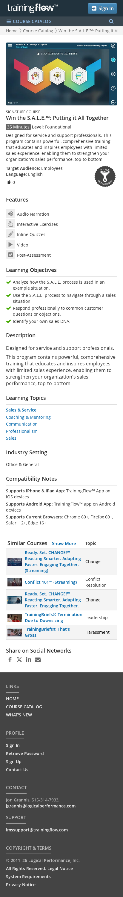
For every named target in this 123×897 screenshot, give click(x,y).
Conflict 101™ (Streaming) (51, 582)
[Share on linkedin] (28, 660)
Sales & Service (21, 410)
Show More (64, 543)
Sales (11, 438)
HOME (12, 698)
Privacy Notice (21, 884)
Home (12, 31)
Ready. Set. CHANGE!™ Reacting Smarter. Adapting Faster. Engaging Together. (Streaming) (53, 561)
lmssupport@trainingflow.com (37, 830)
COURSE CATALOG (32, 21)
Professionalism (22, 431)
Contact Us (17, 769)
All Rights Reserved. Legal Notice (39, 868)
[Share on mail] (38, 660)
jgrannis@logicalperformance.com (41, 806)
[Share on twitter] (19, 660)
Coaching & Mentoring (28, 417)
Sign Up (13, 761)
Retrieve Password (25, 753)
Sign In (105, 8)
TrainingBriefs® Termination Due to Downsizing (53, 617)
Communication (22, 424)
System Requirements (28, 876)
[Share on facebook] (10, 660)
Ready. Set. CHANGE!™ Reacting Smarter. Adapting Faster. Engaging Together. (53, 600)
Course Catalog (38, 31)
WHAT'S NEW (19, 715)
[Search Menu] (111, 21)
